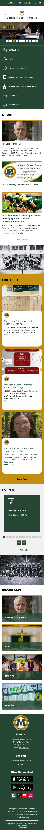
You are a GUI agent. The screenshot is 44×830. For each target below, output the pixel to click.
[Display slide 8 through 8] (27, 537)
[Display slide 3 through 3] (10, 537)
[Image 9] (33, 41)
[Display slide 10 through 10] (33, 537)
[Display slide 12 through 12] (40, 537)
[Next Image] (40, 37)
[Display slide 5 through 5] (17, 537)
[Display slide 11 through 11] (37, 537)
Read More (30, 332)
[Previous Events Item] (19, 542)
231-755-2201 (24, 748)
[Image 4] (17, 41)
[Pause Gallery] (22, 37)
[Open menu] (5, 14)
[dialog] (22, 608)
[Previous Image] (3, 37)
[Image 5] (20, 41)
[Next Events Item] (24, 542)
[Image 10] (37, 41)
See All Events (22, 550)
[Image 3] (14, 41)
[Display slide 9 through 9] (30, 537)
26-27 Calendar (25, 3)
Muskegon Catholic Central (21, 760)
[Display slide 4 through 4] (14, 537)
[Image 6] (23, 41)
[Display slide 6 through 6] (20, 537)
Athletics (12, 3)
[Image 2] (10, 41)
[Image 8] (30, 41)
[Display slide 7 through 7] (23, 537)
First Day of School (17, 510)
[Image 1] (7, 41)
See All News (22, 240)
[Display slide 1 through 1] (4, 537)
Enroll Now (39, 3)
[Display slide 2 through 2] (7, 537)
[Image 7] (27, 41)
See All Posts (22, 479)
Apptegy (26, 827)
